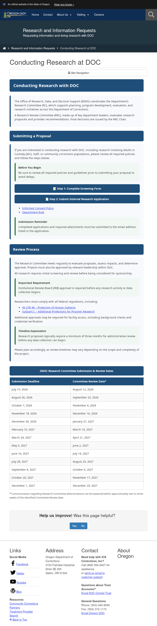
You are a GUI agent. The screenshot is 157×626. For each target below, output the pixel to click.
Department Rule (33, 212)
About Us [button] (65, 15)
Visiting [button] (83, 15)
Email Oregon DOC (93, 613)
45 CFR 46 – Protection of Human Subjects (49, 307)
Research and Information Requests (33, 48)
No (83, 526)
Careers (99, 14)
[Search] (151, 14)
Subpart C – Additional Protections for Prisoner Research (58, 311)
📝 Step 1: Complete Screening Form (77, 188)
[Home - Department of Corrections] (4, 48)
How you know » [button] (64, 4)
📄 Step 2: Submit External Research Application (77, 199)
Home (35, 14)
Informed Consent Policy (38, 208)
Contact (48, 14)
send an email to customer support (93, 575)
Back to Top (19, 619)
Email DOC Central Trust (96, 593)
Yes (74, 526)
